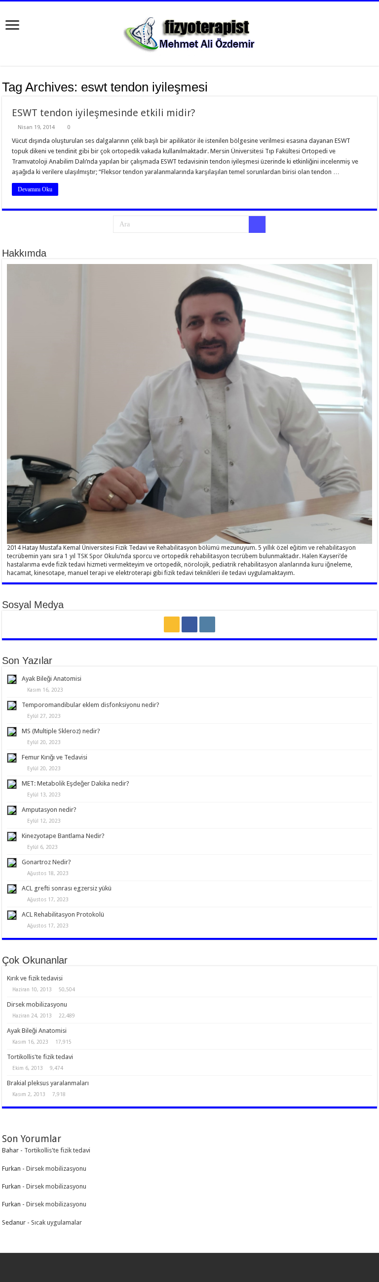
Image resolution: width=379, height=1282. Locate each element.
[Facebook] (189, 624)
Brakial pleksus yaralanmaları (48, 1083)
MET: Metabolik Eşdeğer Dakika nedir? (75, 783)
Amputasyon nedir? (49, 809)
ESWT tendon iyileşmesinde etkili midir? (103, 113)
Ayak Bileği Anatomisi (51, 678)
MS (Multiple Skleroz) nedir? (61, 731)
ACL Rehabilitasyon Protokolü (63, 914)
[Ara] (257, 224)
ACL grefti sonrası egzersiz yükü (67, 888)
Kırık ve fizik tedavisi (35, 978)
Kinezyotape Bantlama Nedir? (63, 836)
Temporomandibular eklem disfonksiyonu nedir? (90, 704)
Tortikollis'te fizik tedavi (40, 1057)
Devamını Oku (35, 189)
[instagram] (207, 624)
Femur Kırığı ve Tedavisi (54, 757)
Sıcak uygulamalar (56, 1222)
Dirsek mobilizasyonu (37, 1004)
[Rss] (172, 624)
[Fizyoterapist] (189, 32)
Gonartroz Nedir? (46, 862)
